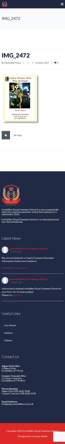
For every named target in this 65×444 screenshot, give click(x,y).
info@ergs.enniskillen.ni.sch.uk (17, 404)
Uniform (8, 332)
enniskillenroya (9, 267)
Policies (8, 340)
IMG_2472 (16, 55)
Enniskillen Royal (13, 62)
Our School (10, 325)
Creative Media (39, 436)
